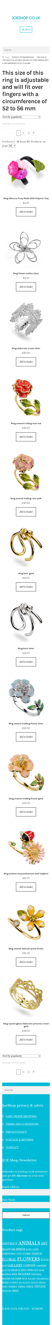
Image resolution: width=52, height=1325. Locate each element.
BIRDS (20, 1249)
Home (7, 57)
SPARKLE (12, 1286)
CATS (36, 1249)
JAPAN (41, 1270)
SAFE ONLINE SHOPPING (21, 1116)
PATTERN (16, 1278)
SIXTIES (34, 1282)
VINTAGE (40, 1286)
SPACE (5, 1287)
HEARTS (15, 1270)
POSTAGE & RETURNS (19, 1139)
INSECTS (32, 1270)
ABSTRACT (10, 1243)
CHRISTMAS (9, 1253)
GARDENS (41, 1266)
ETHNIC (27, 1253)
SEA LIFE (26, 1282)
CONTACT (12, 1147)
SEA (20, 1282)
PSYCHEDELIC (43, 1279)
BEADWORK (8, 1249)
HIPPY (24, 1270)
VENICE (29, 1286)
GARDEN (29, 1265)
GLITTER (6, 1270)
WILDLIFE (6, 1291)
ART (44, 1243)
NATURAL (36, 1274)
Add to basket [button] (26, 211)
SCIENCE (14, 1282)
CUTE (19, 1254)
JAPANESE (6, 1274)
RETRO (5, 1282)
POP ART (32, 1279)
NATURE (6, 1278)
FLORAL (9, 1259)
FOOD (45, 1259)
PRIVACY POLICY (16, 1132)
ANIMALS (29, 1243)
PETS (24, 1278)
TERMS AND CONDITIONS (22, 1124)
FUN (4, 1265)
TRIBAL (22, 1286)
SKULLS (42, 1282)
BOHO (29, 1249)
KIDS (14, 1274)
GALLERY (14, 1265)
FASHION (37, 1253)
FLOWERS (28, 1259)
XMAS (15, 1290)
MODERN (24, 1274)
